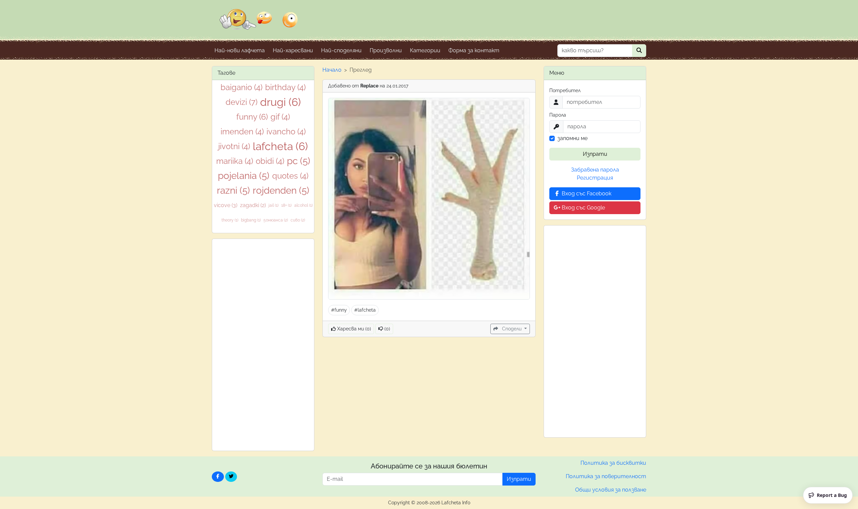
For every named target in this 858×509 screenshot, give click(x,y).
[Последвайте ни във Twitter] (231, 476)
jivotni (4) (234, 146)
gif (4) (280, 117)
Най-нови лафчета (239, 50)
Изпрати (595, 154)
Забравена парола (595, 170)
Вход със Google (582, 207)
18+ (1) (286, 205)
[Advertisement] (263, 344)
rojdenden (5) (281, 190)
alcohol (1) (303, 205)
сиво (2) (298, 220)
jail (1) (273, 205)
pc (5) (298, 161)
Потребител (564, 90)
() (386, 328)
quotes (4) (290, 176)
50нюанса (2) (275, 220)
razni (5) (233, 190)
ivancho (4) (286, 131)
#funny (339, 310)
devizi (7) (241, 102)
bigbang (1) (251, 220)
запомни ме (572, 138)
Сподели (512, 328)
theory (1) (230, 220)
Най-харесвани (293, 50)
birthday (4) (285, 87)
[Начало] (259, 24)
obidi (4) (270, 161)
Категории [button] (425, 50)
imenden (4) (242, 131)
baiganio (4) (241, 87)
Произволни (386, 50)
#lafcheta (365, 310)
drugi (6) (280, 102)
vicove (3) (225, 205)
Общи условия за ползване (610, 490)
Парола (557, 115)
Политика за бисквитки (613, 463)
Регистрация (595, 178)
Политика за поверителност (606, 476)
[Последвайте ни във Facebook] (218, 476)
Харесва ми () (353, 328)
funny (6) (252, 117)
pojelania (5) (243, 175)
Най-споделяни (341, 50)
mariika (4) (234, 161)
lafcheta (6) (280, 146)
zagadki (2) (253, 205)
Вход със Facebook (585, 193)
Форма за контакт (473, 50)
